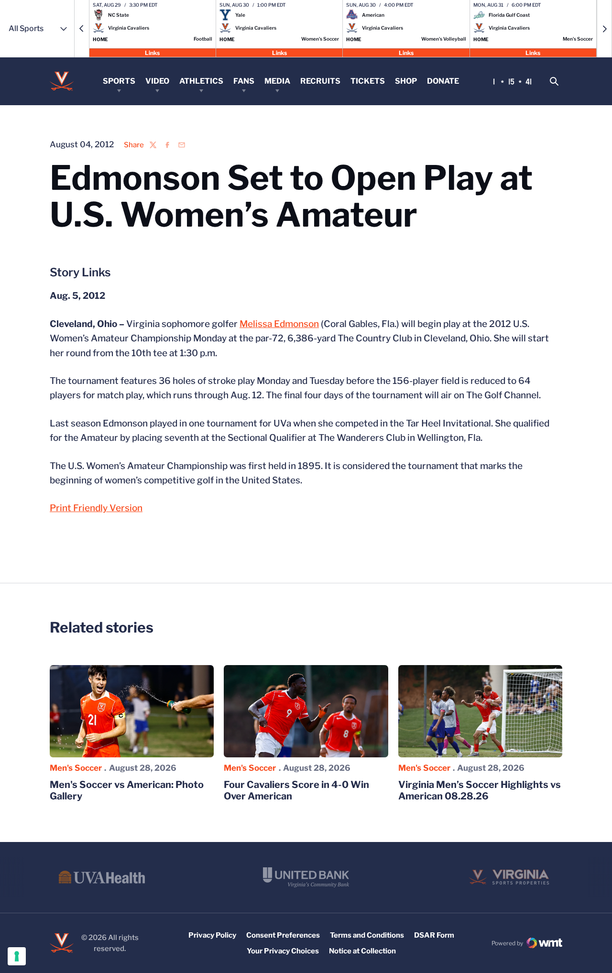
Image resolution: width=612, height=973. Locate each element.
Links (152, 52)
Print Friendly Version (96, 508)
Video (157, 81)
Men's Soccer (76, 768)
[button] (81, 28)
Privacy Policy (212, 935)
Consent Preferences (283, 935)
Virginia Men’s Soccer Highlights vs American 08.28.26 (479, 790)
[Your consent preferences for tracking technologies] (17, 956)
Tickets (367, 81)
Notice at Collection (362, 951)
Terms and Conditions (367, 935)
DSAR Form (434, 935)
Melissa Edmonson (279, 323)
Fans (243, 81)
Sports (119, 81)
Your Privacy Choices (283, 951)
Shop (406, 81)
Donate (443, 81)
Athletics (201, 81)
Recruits (320, 81)
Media (277, 81)
